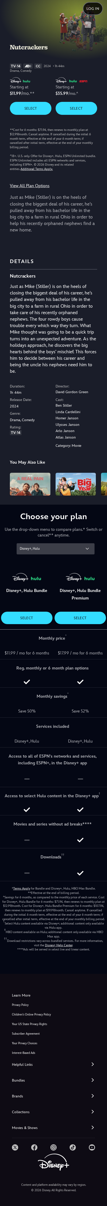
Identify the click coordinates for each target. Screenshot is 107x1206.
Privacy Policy (20, 1005)
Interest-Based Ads (23, 1053)
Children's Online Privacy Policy (31, 1014)
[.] (15, 1147)
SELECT (30, 108)
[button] (53, 1064)
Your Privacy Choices (24, 1043)
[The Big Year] (76, 484)
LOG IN (92, 8)
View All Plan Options (29, 185)
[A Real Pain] (30, 484)
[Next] (98, 483)
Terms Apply (21, 888)
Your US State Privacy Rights (29, 1024)
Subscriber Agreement (26, 1033)
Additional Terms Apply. (37, 169)
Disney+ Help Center (58, 945)
